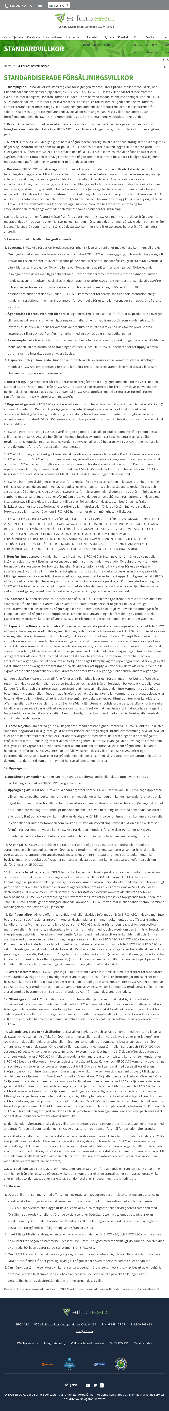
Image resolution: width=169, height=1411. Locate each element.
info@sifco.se (84, 1331)
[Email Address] (40, 6)
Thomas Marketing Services (147, 1394)
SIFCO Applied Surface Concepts (35, 1394)
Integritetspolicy (54, 1343)
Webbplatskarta (27, 1343)
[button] (59, 5)
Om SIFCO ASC (119, 1343)
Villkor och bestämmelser (87, 1343)
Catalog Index (143, 1343)
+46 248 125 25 (115, 1324)
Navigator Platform (92, 1399)
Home (7, 66)
